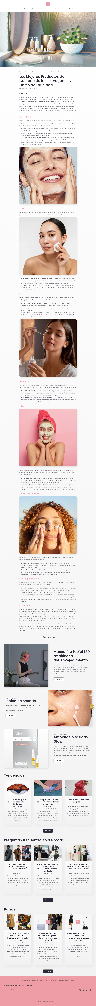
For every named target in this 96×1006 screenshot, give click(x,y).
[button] (5, 4)
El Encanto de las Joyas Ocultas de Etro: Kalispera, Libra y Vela (18, 936)
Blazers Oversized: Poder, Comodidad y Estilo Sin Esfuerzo (17, 866)
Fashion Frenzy (50, 1000)
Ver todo (48, 830)
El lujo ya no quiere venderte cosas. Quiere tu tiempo (17, 802)
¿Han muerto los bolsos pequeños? (78, 801)
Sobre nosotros (26, 980)
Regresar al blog (49, 637)
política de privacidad (38, 980)
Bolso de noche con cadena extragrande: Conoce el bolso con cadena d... (48, 937)
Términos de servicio (51, 980)
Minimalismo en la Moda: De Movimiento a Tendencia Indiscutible (78, 866)
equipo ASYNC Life (53, 1001)
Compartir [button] (24, 93)
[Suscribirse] (30, 990)
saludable (35, 620)
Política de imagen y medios (66, 980)
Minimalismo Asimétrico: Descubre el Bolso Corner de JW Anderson (78, 936)
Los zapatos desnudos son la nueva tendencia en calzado (48, 802)
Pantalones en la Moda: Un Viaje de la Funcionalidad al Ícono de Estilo (48, 867)
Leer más (59, 679)
